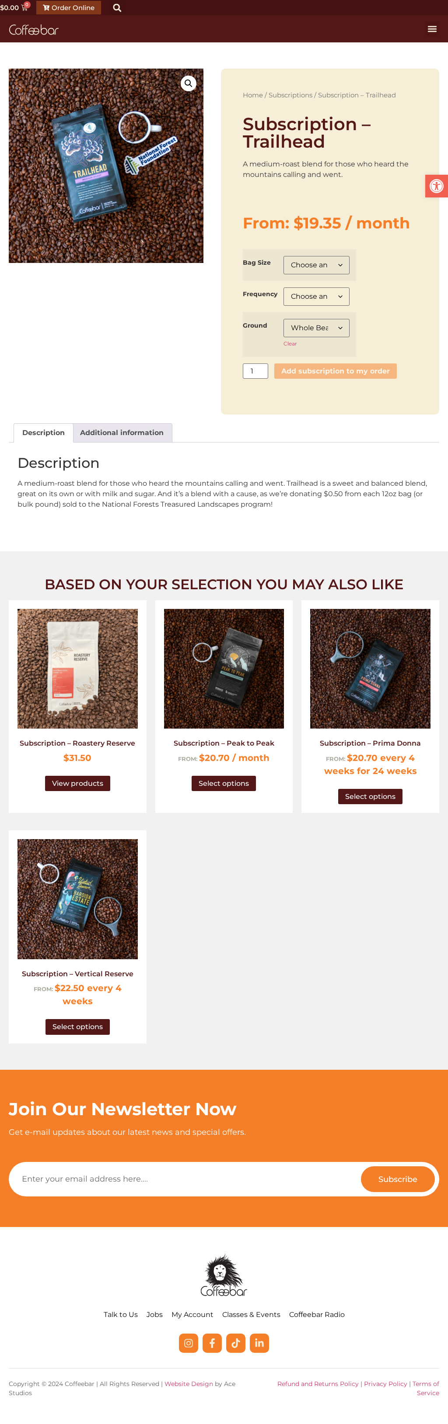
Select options (224, 783)
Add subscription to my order (335, 371)
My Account (193, 1314)
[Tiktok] (235, 1343)
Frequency (260, 294)
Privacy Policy (385, 1384)
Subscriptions (290, 95)
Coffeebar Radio (317, 1314)
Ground (255, 325)
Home (253, 95)
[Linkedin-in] (259, 1343)
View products (77, 783)
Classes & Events (251, 1314)
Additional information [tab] (122, 433)
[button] (436, 186)
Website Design (188, 1384)
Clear (290, 343)
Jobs (155, 1314)
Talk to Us (121, 1314)
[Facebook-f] (212, 1343)
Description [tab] (43, 433)
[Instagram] (188, 1343)
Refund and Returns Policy (318, 1384)
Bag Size (257, 262)
